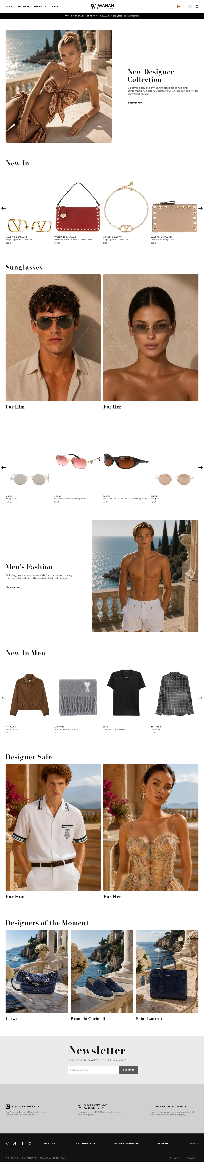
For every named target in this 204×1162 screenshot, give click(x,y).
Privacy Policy (192, 1158)
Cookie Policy (176, 1158)
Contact (193, 1143)
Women (23, 6)
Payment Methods (126, 1143)
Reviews (162, 1143)
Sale (55, 6)
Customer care (85, 1143)
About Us (49, 1143)
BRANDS (40, 6)
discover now (135, 102)
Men (9, 6)
